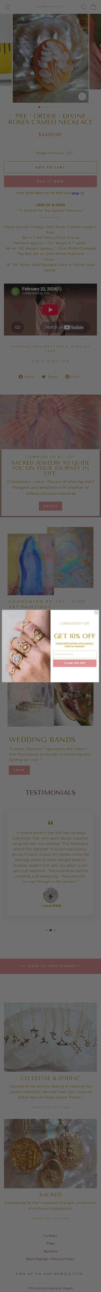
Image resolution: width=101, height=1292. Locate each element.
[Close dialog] (96, 612)
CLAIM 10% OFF (74, 663)
